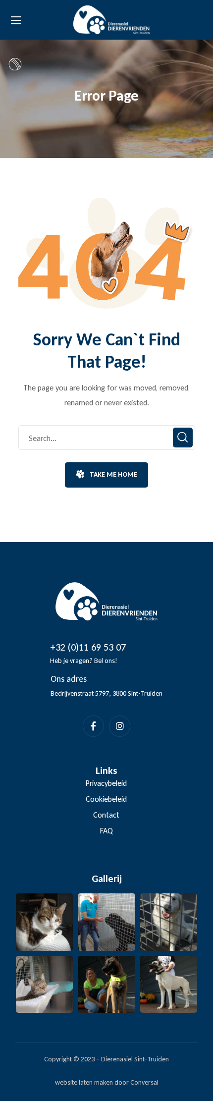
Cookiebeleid (106, 799)
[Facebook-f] (93, 726)
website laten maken (84, 1082)
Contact (106, 815)
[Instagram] (119, 726)
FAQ (106, 830)
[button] (106, 474)
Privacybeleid (106, 783)
